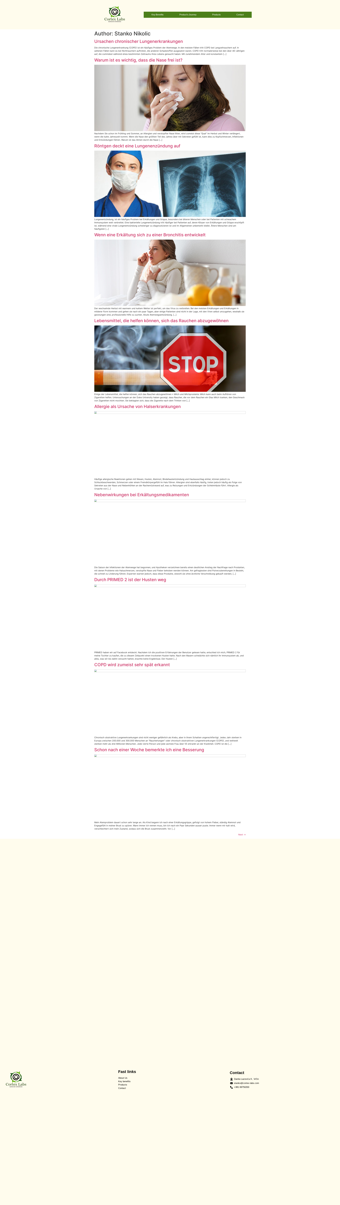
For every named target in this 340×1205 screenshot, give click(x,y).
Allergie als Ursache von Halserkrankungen (137, 406)
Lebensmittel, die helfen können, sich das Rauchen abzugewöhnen (161, 320)
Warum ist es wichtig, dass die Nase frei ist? (138, 60)
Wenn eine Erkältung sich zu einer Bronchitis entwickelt (150, 234)
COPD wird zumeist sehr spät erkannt (132, 664)
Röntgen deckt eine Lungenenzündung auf (137, 145)
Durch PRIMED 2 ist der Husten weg (130, 579)
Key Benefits (157, 15)
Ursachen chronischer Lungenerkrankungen (138, 41)
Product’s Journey (187, 15)
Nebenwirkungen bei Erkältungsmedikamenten (141, 494)
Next (242, 834)
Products (216, 15)
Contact (240, 15)
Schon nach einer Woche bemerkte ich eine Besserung (149, 749)
